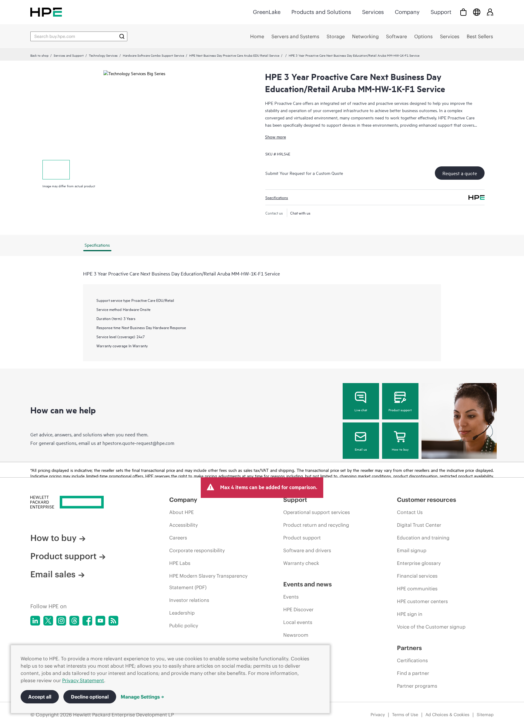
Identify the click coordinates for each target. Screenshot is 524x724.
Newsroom (295, 635)
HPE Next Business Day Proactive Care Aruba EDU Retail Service (234, 55)
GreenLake (266, 11)
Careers (178, 538)
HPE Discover (298, 609)
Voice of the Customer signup (431, 627)
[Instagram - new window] (61, 621)
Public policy (183, 625)
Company (407, 11)
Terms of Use (405, 714)
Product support (400, 409)
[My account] (490, 12)
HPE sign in (409, 614)
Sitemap (485, 714)
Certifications (412, 660)
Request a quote (459, 173)
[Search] (121, 36)
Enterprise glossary (419, 563)
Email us (361, 449)
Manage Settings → (142, 697)
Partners (409, 648)
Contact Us (410, 512)
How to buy (400, 449)
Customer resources (426, 499)
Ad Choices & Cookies (447, 714)
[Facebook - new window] (87, 621)
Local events (297, 622)
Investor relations (189, 600)
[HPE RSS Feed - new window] (113, 621)
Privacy (378, 714)
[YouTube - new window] (100, 621)
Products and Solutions (321, 11)
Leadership (182, 613)
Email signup (411, 550)
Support (441, 11)
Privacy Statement (83, 680)
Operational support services (316, 512)
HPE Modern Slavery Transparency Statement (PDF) (208, 581)
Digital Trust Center (419, 525)
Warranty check (301, 563)
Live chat (360, 409)
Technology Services (103, 55)
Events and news (307, 584)
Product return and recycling (316, 525)
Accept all (39, 697)
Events (291, 597)
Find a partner (413, 673)
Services (373, 11)
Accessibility (183, 525)
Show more (275, 136)
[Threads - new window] (74, 621)
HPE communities (417, 589)
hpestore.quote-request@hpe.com (138, 442)
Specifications (276, 197)
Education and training (423, 538)
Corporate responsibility (197, 550)
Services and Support (69, 55)
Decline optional (90, 697)
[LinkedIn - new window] (35, 621)
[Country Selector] (476, 12)
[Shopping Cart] (463, 12)
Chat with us (300, 212)
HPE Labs (179, 563)
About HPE (181, 512)
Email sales (53, 574)
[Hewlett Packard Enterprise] (46, 12)
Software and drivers (307, 550)
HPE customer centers (422, 601)
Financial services (417, 576)
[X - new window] (48, 621)
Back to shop (39, 55)
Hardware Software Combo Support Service (153, 55)
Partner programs (417, 686)
